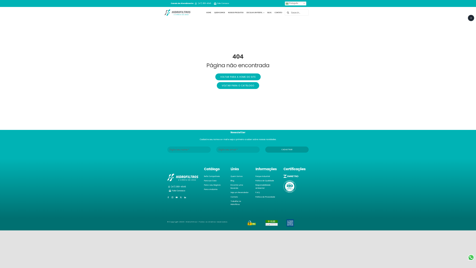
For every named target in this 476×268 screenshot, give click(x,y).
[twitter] (181, 197)
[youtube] (177, 197)
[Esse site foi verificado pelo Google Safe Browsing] (271, 221)
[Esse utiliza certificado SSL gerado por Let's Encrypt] (252, 222)
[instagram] (172, 197)
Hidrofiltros (191, 222)
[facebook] (168, 197)
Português (293, 3)
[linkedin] (185, 197)
